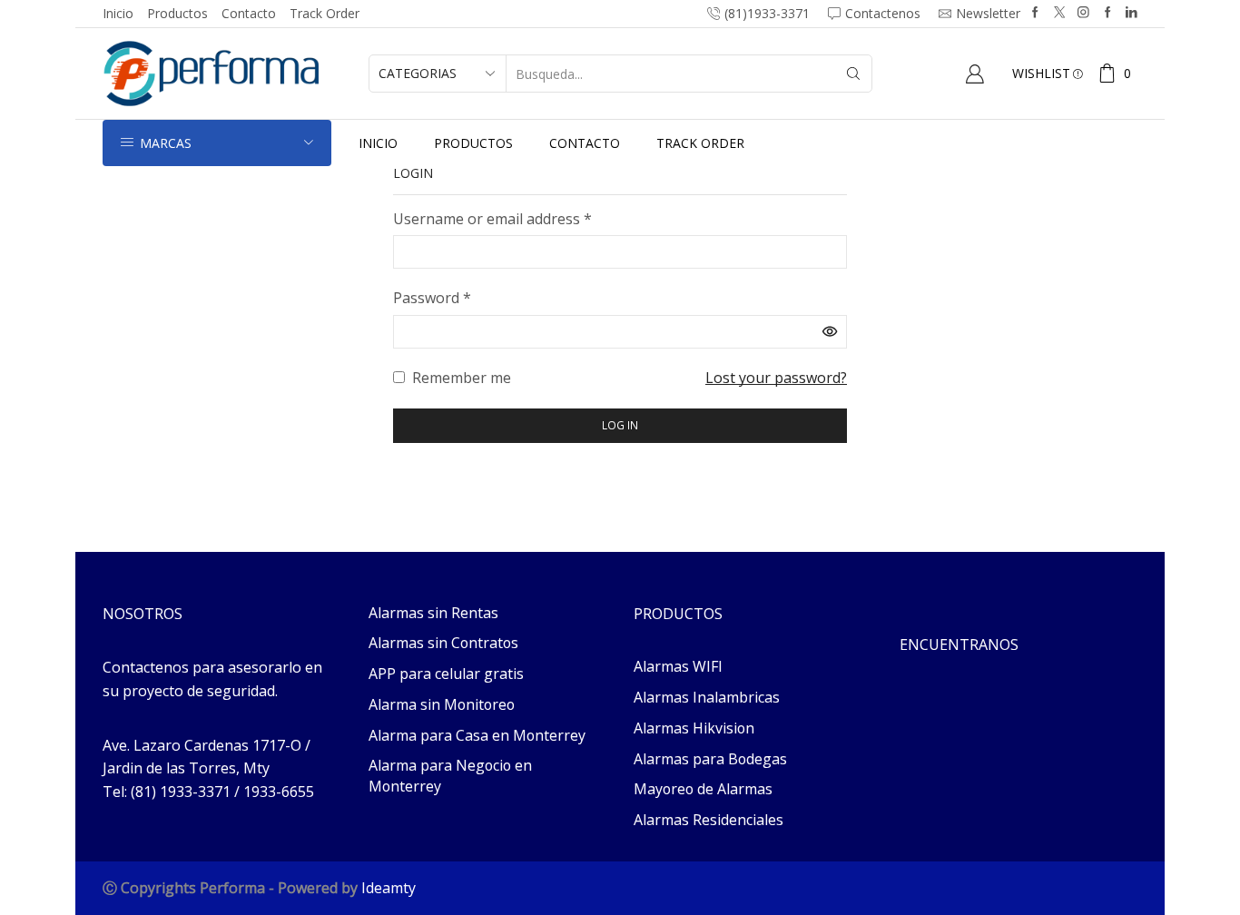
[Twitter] (1060, 13)
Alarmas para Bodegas (710, 759)
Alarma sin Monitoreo (442, 704)
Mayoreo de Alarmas (703, 789)
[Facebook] (1035, 13)
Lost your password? (776, 378)
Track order (324, 13)
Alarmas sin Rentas (433, 613)
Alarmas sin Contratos (443, 643)
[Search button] (853, 73)
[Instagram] (1083, 13)
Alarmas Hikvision (694, 728)
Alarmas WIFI (678, 666)
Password (432, 297)
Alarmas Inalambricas (707, 697)
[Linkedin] (1131, 13)
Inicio (118, 13)
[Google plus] (1108, 13)
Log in (620, 425)
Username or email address (492, 218)
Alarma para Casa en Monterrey (477, 735)
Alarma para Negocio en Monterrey (450, 775)
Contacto (248, 13)
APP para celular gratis (446, 674)
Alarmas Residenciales (708, 820)
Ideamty (388, 888)
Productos (177, 13)
